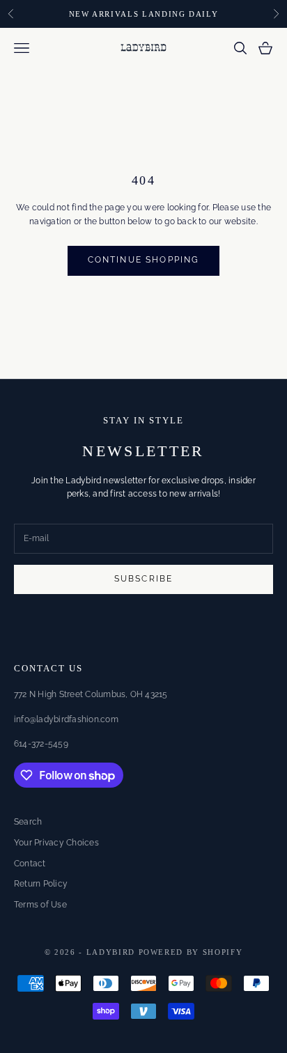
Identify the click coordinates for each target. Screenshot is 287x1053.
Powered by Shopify (191, 952)
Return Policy (41, 884)
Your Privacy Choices (56, 843)
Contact (30, 863)
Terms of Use (40, 905)
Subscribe (143, 579)
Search (28, 822)
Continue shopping (144, 260)
